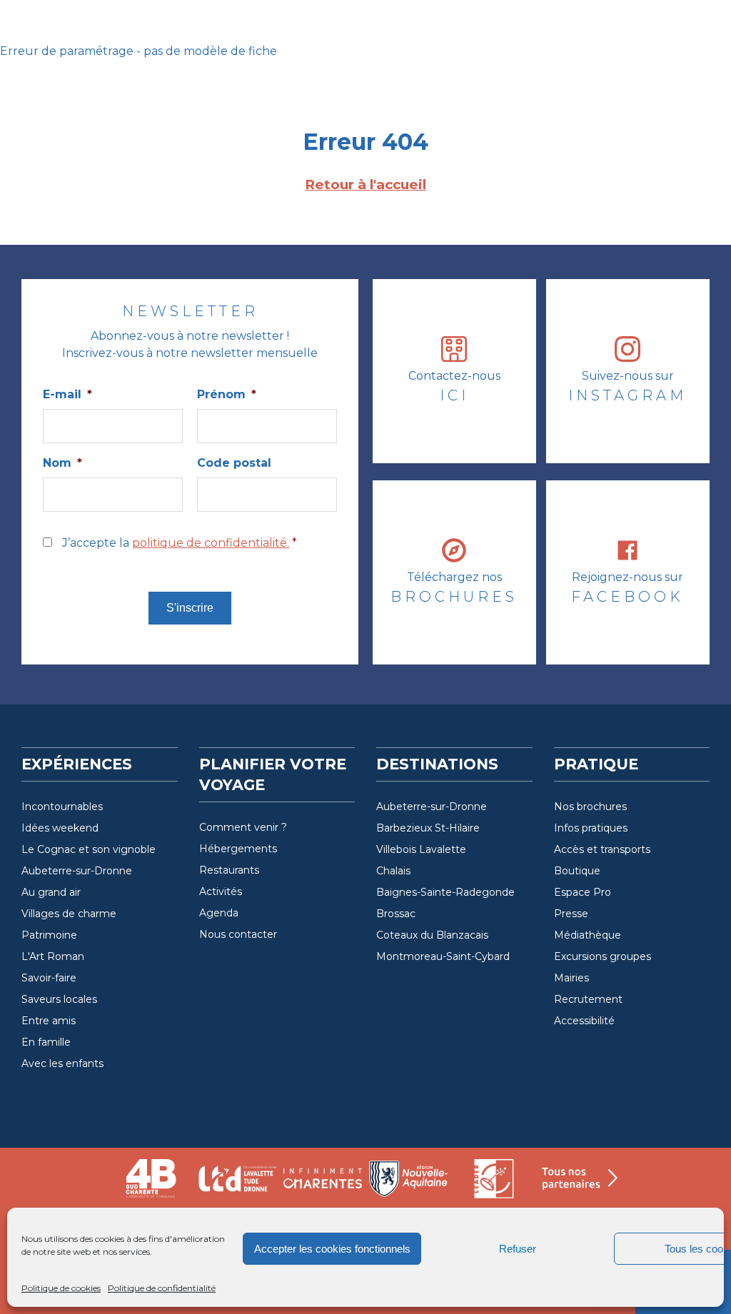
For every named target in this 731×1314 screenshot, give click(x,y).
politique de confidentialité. (210, 543)
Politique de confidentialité (162, 1288)
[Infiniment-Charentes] (323, 1184)
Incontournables (62, 806)
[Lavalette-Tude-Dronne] (237, 1184)
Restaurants (229, 870)
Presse (571, 913)
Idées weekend (60, 828)
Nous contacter (238, 934)
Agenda (218, 912)
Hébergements (238, 848)
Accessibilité (584, 1020)
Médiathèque (587, 935)
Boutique (577, 870)
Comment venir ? (243, 827)
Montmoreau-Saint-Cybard (443, 956)
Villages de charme (68, 913)
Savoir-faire (48, 977)
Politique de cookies (61, 1288)
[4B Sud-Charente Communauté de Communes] (151, 1184)
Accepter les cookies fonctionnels (332, 1249)
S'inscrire (189, 608)
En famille (46, 1042)
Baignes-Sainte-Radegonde (445, 892)
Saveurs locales (59, 999)
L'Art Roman (52, 956)
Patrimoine (49, 935)
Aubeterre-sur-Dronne (76, 870)
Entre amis (48, 1020)
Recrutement (588, 999)
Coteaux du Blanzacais (432, 935)
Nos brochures (590, 806)
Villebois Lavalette (421, 849)
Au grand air (51, 892)
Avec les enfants (62, 1063)
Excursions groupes (602, 956)
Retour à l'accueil (365, 184)
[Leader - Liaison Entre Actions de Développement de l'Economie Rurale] (494, 1184)
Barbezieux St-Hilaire (428, 828)
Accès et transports (602, 849)
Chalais (393, 870)
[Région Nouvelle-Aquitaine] (408, 1184)
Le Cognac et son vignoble (88, 849)
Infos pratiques (590, 828)
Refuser (517, 1249)
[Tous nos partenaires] (579, 1184)
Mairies (571, 977)
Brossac (395, 913)
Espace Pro (582, 892)
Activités (220, 891)
